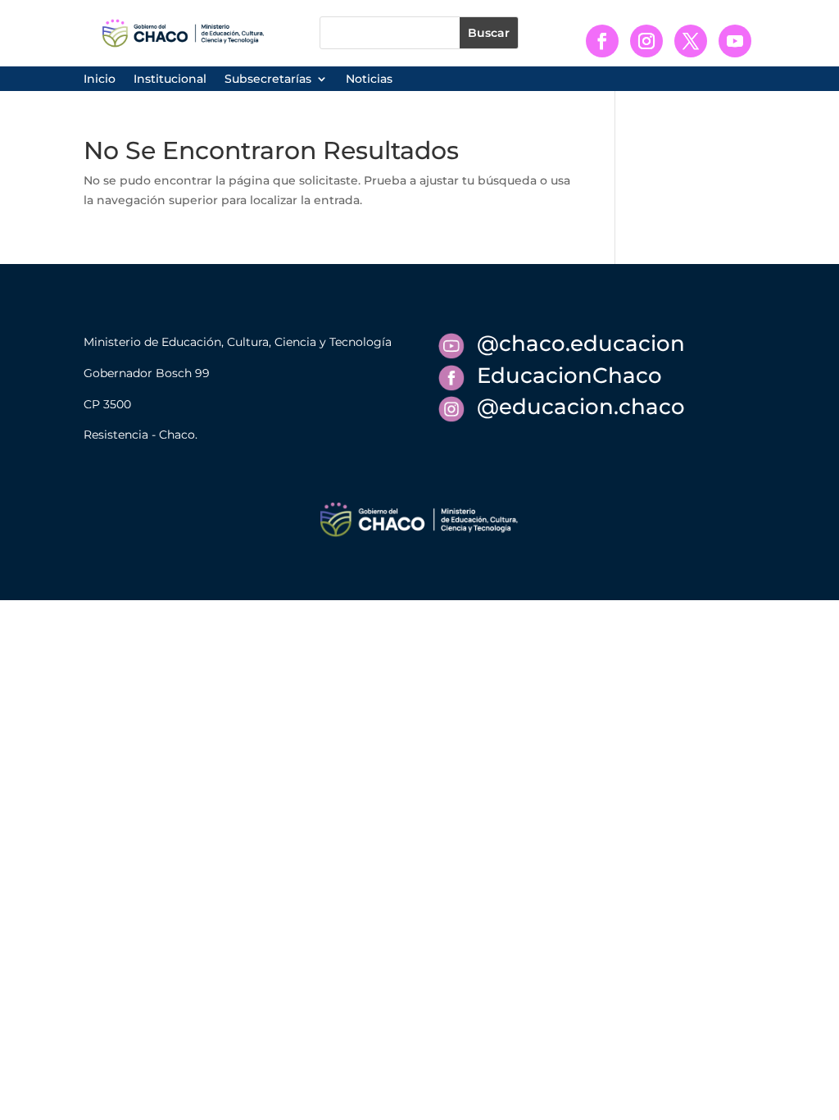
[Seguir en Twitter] (690, 41)
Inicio (100, 79)
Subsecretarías (267, 79)
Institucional (170, 79)
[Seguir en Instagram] (646, 41)
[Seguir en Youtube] (735, 41)
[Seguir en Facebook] (602, 41)
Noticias (369, 79)
